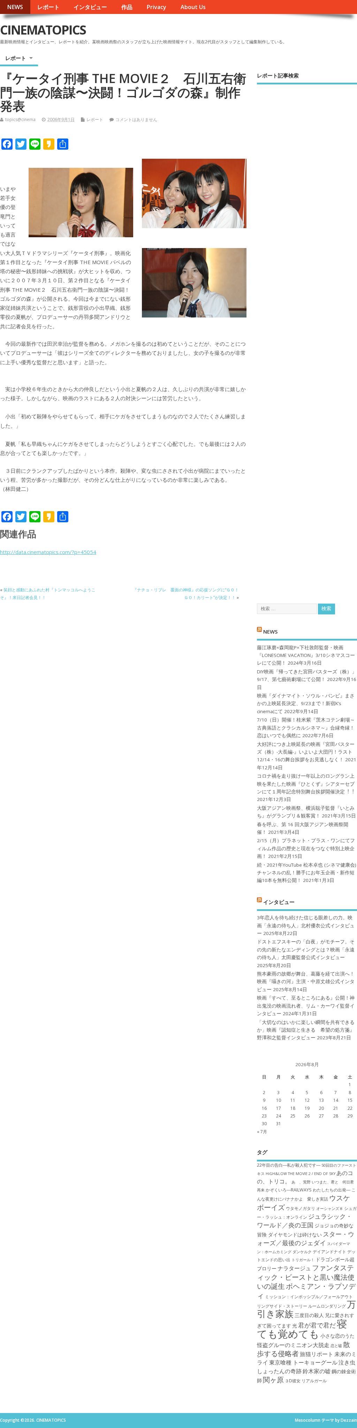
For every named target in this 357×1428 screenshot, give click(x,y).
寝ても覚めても (302, 1329)
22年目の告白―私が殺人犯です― (288, 1165)
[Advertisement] (307, 338)
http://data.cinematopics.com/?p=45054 (48, 551)
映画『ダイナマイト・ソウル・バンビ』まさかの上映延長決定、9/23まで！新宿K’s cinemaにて (306, 704)
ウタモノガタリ (300, 1208)
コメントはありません (136, 119)
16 (264, 1108)
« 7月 (262, 1132)
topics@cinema (20, 119)
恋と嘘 (336, 1345)
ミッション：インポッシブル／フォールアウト (309, 1297)
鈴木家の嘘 (317, 1371)
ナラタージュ (294, 1268)
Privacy (156, 7)
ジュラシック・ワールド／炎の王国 (304, 1220)
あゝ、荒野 (301, 1182)
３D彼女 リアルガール (306, 1381)
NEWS (15, 7)
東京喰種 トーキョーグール (303, 1362)
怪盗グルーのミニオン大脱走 (293, 1345)
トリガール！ (302, 1259)
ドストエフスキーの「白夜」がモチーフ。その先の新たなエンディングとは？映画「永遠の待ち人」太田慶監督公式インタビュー (306, 949)
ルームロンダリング (327, 1306)
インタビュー (90, 7)
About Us (193, 7)
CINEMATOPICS (43, 29)
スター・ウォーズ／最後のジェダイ (305, 1238)
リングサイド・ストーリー (282, 1306)
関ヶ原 (273, 1379)
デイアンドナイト (329, 1252)
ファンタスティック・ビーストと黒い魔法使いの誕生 (306, 1277)
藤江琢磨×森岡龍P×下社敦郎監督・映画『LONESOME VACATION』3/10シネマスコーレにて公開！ (306, 655)
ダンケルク (302, 1251)
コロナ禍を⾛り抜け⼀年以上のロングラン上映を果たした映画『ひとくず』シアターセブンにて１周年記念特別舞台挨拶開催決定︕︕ (306, 784)
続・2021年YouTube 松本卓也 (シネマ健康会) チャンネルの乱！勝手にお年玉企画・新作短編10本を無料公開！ (306, 873)
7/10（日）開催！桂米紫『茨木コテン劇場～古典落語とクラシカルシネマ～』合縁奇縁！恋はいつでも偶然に (306, 728)
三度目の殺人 (309, 1315)
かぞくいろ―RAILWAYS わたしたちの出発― (308, 1190)
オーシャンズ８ (329, 1208)
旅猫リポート (316, 1354)
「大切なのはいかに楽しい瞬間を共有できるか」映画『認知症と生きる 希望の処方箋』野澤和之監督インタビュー (306, 1030)
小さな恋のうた (337, 1335)
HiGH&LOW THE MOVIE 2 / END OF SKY (300, 1173)
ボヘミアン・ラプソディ (306, 1290)
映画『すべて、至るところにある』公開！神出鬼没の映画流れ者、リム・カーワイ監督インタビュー (306, 1006)
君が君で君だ (317, 1325)
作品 (126, 7)
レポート (48, 7)
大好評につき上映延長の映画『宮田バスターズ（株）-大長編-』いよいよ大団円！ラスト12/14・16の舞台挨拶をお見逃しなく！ (306, 752)
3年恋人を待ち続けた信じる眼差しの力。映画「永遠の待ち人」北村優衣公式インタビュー (306, 925)
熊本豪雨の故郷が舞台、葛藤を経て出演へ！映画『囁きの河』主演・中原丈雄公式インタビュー (306, 982)
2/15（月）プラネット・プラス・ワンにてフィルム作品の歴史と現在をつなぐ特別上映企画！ (306, 848)
